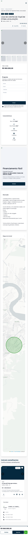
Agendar (18, 532)
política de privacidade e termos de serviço (12, 107)
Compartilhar (16, 26)
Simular (14, 183)
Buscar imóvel (9, 9)
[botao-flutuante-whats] (25, 532)
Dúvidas (6, 532)
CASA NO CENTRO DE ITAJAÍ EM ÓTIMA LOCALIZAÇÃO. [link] (13, 10)
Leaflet (11, 451)
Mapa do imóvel (7, 236)
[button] (2, 43)
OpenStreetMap (17, 451)
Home (2, 9)
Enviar (14, 102)
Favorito (24, 26)
